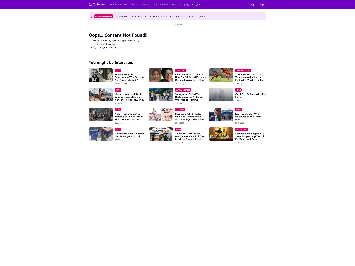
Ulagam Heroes (161, 4)
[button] (91, 14)
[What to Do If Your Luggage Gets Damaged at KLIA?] (101, 134)
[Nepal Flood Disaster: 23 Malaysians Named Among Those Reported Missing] (101, 114)
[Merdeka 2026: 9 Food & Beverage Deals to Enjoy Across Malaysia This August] (161, 114)
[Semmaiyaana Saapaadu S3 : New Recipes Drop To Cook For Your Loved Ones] (221, 134)
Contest (135, 4)
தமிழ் (186, 4)
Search (252, 4)
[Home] (97, 4)
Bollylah (196, 4)
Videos (145, 4)
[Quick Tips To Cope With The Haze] (221, 94)
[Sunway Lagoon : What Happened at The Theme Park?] (221, 114)
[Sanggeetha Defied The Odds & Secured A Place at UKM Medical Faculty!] (161, 94)
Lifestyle (176, 4)
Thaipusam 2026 (119, 4)
